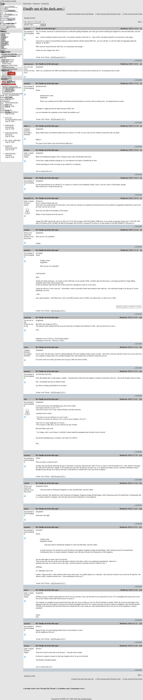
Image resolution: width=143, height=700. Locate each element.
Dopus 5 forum (6, 71)
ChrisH (26, 483)
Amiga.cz (3, 48)
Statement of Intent (6, 97)
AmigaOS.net (5, 33)
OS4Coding (4, 42)
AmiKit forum (6, 63)
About (2, 95)
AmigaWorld (4, 44)
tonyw (26, 590)
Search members (5, 112)
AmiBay (3, 41)
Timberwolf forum (7, 88)
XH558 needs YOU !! (58, 57)
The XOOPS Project (84, 699)
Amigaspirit (4, 37)
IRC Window (4, 16)
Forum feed (4, 9)
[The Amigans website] (8, 1)
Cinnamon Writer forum (9, 65)
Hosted (2, 50)
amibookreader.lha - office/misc (11, 133)
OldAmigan (28, 178)
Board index (27, 3)
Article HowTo (5, 107)
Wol (25, 399)
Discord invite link (6, 20)
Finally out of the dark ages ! (44, 8)
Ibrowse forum (6, 76)
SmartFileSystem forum (9, 86)
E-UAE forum (6, 73)
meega (26, 509)
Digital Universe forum (9, 69)
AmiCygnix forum (7, 59)
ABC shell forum (7, 61)
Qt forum (4, 84)
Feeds (2, 5)
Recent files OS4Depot (8, 10)
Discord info (4, 18)
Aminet (2, 35)
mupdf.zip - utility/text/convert (11, 147)
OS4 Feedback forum (8, 54)
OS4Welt (3, 29)
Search (2, 108)
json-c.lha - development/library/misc (13, 118)
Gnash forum (6, 75)
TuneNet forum (6, 91)
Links (2, 22)
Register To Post (29, 18)
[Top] (138, 60)
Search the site (5, 110)
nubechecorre (29, 64)
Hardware (36, 3)
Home (2, 3)
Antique (27, 230)
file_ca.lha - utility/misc (13, 140)
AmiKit (2, 39)
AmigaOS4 (45, 3)
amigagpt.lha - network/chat (10, 126)
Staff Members (5, 101)
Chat (1, 12)
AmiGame (27, 317)
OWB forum (5, 82)
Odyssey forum (6, 80)
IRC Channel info (6, 14)
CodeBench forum (7, 67)
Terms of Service (5, 99)
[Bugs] (12, 26)
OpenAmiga (4, 27)
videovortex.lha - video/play (10, 154)
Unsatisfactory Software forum (11, 93)
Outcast (26, 150)
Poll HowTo (4, 105)
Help (1, 103)
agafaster (27, 28)
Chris (26, 347)
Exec (2, 46)
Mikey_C (27, 126)
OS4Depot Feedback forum (10, 56)
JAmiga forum (6, 78)
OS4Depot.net (5, 26)
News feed (4, 7)
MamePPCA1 (29, 198)
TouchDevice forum (8, 90)
